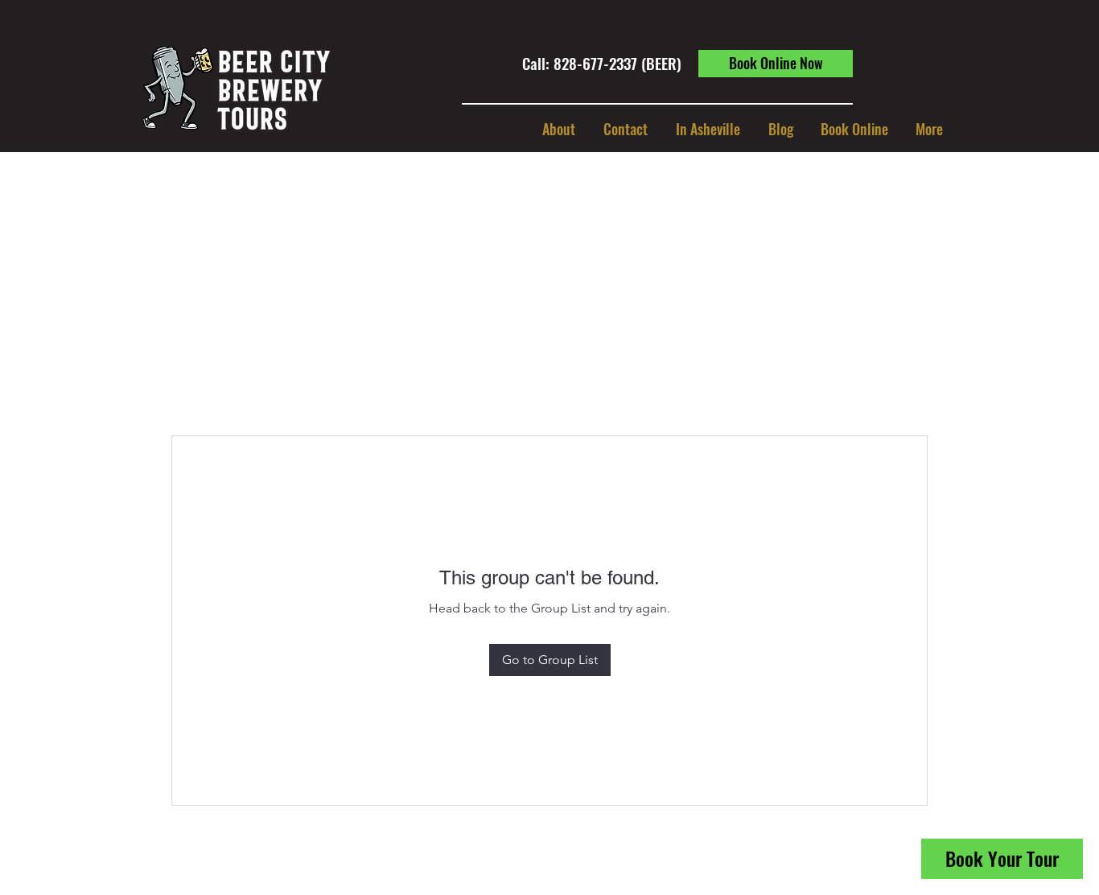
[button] (707, 129)
